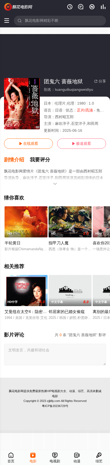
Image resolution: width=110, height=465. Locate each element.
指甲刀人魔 (59, 243)
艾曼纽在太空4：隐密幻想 (28, 311)
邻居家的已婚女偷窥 (67, 311)
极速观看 (81, 143)
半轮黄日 (13, 243)
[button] (17, 159)
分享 (100, 81)
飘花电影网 (16, 391)
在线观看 (28, 143)
